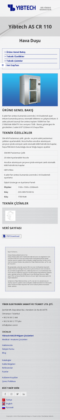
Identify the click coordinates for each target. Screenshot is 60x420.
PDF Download (12, 236)
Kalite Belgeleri (8, 364)
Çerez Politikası (9, 381)
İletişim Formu (8, 349)
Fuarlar (5, 371)
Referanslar (7, 367)
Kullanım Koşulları (10, 377)
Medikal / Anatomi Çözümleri (14, 339)
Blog (4, 352)
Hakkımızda (7, 345)
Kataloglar (6, 360)
